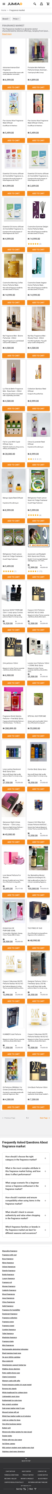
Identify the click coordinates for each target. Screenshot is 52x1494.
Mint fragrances (8, 1345)
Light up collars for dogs (11, 1420)
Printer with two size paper (12, 1440)
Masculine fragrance (9, 1251)
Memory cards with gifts (11, 1381)
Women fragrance (8, 1286)
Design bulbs (7, 1436)
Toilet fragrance (8, 1334)
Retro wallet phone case (11, 1373)
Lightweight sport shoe (10, 1397)
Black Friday (43, 1478)
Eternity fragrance (8, 1271)
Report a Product (27, 1478)
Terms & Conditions (11, 1475)
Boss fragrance (7, 1259)
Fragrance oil (7, 1282)
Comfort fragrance (9, 1330)
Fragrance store (8, 1322)
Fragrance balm (8, 1341)
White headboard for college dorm (14, 1393)
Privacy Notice (28, 1475)
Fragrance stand (8, 1326)
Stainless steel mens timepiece (13, 1452)
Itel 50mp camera (8, 1444)
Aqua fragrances (8, 1298)
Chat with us (10, 1471)
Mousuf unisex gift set (10, 1412)
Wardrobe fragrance (9, 1338)
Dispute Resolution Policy (14, 1482)
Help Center (26, 1471)
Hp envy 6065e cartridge (11, 1357)
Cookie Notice (43, 1475)
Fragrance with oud (9, 1255)
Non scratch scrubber (10, 1404)
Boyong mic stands (9, 1389)
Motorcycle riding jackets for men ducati (17, 1432)
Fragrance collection (9, 1318)
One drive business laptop (11, 1424)
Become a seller (10, 1478)
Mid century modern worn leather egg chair (18, 1448)
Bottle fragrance (8, 1275)
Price (15, 19)
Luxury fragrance (8, 1279)
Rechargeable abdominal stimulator (15, 1349)
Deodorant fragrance (9, 1314)
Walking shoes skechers (11, 1369)
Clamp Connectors (9, 1377)
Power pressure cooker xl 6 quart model (16, 1385)
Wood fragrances (8, 1294)
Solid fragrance (7, 1306)
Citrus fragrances (8, 1302)
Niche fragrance (8, 1263)
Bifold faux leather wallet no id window (16, 1416)
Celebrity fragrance (9, 1290)
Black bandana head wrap (11, 1353)
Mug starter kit (7, 1361)
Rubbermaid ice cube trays (12, 1400)
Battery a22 (6, 1428)
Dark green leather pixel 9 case (13, 1408)
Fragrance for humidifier (11, 1310)
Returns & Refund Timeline (37, 1482)
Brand (5, 19)
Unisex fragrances (8, 1267)
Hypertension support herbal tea (14, 1365)
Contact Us (42, 1471)
